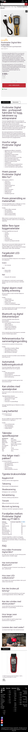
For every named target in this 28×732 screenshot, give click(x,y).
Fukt (12, 6)
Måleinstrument (7, 6)
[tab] (6, 102)
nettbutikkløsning (14, 729)
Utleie (15, 709)
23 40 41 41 (3, 690)
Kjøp (14, 85)
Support (5, 710)
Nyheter (10, 694)
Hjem (1, 6)
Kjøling (21, 702)
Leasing (10, 702)
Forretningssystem (5, 729)
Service (10, 699)
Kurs (10, 700)
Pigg (15, 6)
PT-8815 (23, 521)
